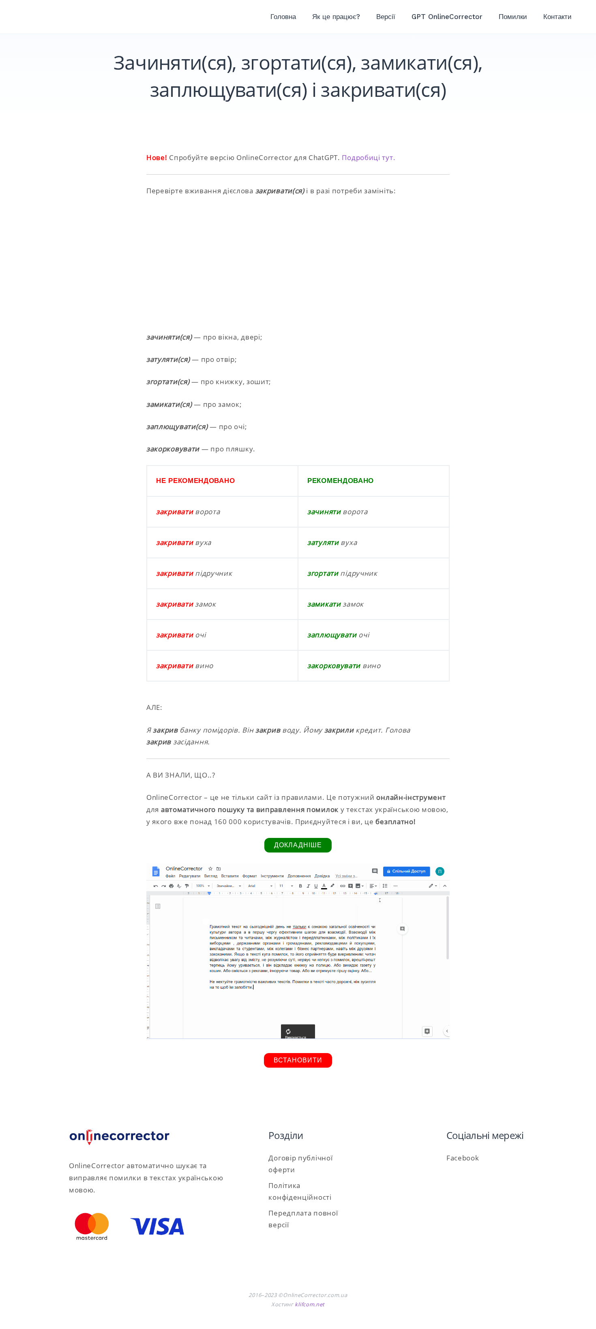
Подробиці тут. (368, 157)
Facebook (462, 1157)
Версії (385, 17)
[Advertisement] (298, 263)
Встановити (298, 1060)
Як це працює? (336, 17)
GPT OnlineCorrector (447, 17)
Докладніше (298, 845)
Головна (283, 17)
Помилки (513, 17)
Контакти (557, 17)
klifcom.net (310, 1304)
